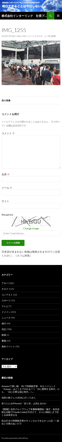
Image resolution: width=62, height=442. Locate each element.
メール (7, 187)
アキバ (5, 283)
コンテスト (7, 294)
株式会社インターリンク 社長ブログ (24, 15)
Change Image (31, 228)
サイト (5, 201)
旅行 (4, 323)
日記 (4, 329)
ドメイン (6, 312)
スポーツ (6, 300)
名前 (6, 174)
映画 (4, 335)
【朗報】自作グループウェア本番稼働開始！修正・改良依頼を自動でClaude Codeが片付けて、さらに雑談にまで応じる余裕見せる (30, 412)
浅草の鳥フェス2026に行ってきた (19, 397)
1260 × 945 (21, 36)
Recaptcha (7, 214)
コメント (8, 133)
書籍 (4, 340)
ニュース (6, 317)
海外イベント (8, 346)
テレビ (5, 306)
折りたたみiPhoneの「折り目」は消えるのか (24, 403)
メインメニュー (58, 16)
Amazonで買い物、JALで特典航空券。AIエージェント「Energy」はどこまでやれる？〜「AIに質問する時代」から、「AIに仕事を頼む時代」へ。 (31, 389)
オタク (5, 289)
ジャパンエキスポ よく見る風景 (41, 36)
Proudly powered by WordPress (15, 438)
